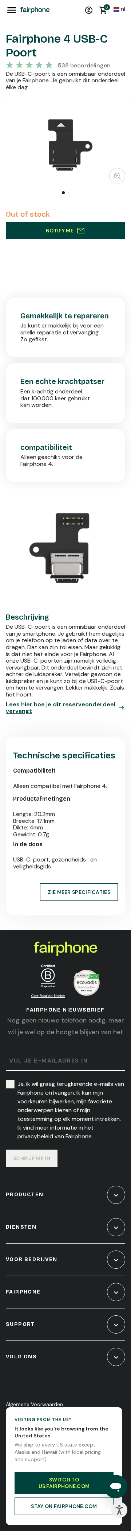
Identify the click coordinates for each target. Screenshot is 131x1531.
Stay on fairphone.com (64, 1506)
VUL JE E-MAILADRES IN (48, 1060)
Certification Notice (48, 995)
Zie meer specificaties (79, 892)
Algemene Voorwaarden (34, 1404)
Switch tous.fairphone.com (64, 1482)
